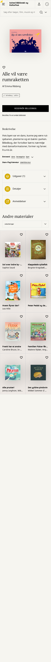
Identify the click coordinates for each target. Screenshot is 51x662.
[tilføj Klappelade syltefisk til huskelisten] (47, 235)
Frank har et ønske (11, 346)
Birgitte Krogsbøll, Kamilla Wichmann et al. (38, 268)
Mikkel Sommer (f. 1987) (36, 391)
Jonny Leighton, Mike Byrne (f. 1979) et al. (12, 391)
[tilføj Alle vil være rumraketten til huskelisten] (4, 67)
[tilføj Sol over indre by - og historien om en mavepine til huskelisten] (21, 235)
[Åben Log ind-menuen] (39, 4)
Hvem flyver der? (10, 305)
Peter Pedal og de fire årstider (36, 306)
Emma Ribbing (13, 86)
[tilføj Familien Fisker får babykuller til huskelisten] (47, 317)
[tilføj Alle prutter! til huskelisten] (21, 358)
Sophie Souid (8, 268)
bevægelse (20, 156)
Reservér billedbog (25, 108)
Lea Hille (6, 309)
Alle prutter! (8, 387)
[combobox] (25, 12)
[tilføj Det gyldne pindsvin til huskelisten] (47, 358)
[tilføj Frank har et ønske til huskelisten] (21, 317)
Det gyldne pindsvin (37, 387)
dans (13, 156)
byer (27, 156)
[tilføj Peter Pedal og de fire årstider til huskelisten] (47, 276)
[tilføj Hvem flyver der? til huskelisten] (21, 276)
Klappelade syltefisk (37, 264)
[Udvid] (32, 157)
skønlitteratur (25, 162)
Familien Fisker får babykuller (37, 347)
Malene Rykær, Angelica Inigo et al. (38, 350)
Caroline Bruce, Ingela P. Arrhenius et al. (11, 350)
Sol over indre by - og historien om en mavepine (11, 265)
